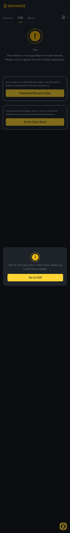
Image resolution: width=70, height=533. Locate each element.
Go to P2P (35, 278)
